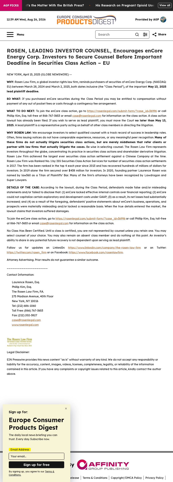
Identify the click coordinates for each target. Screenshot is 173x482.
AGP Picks (11, 5)
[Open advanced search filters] (145, 34)
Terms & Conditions (95, 477)
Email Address (19, 449)
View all (164, 5)
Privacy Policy (154, 477)
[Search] (137, 34)
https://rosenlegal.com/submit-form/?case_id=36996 (122, 111)
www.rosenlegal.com (25, 324)
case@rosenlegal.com (86, 115)
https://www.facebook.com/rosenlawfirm (96, 252)
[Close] (66, 408)
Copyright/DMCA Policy (126, 477)
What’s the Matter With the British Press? (51, 5)
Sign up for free (36, 465)
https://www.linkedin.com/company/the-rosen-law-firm (104, 247)
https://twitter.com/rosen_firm (26, 252)
